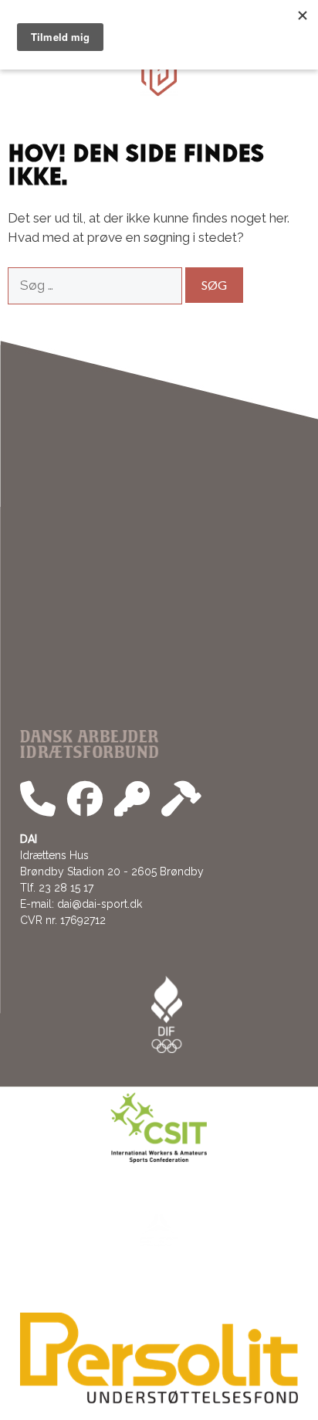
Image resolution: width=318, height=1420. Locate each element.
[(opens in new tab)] (159, 1400)
